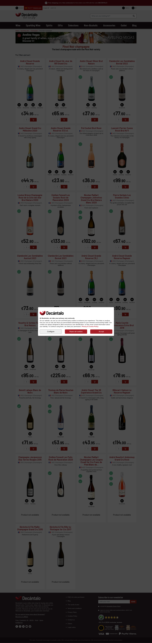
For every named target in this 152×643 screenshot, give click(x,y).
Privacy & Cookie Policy (90, 326)
